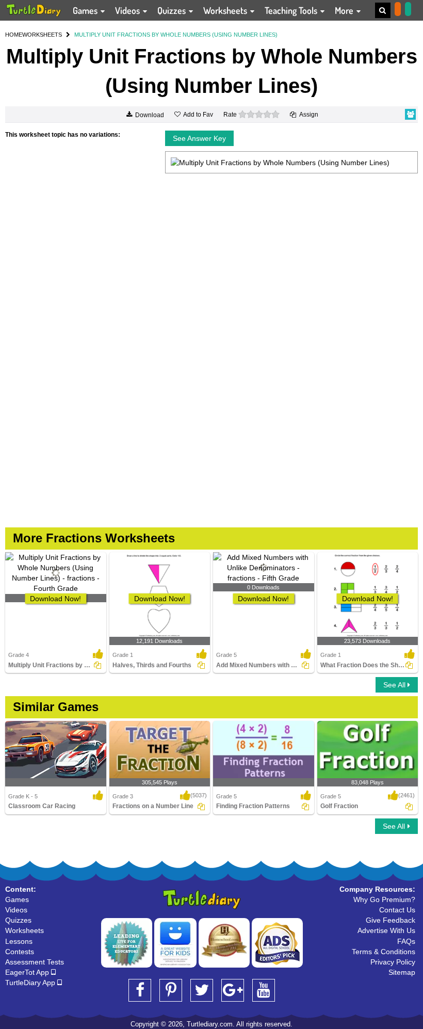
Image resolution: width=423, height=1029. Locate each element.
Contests (19, 951)
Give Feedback (390, 920)
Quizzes (172, 10)
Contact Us (397, 910)
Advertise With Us (386, 930)
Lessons (18, 941)
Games (86, 10)
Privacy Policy (392, 962)
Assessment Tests (34, 962)
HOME (13, 34)
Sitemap (401, 972)
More (345, 10)
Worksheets (226, 10)
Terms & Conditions (383, 951)
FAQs (406, 941)
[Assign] (97, 665)
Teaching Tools (292, 10)
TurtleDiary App (31, 982)
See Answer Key (199, 138)
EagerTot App (28, 972)
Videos (128, 10)
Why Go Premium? (384, 899)
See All (395, 685)
